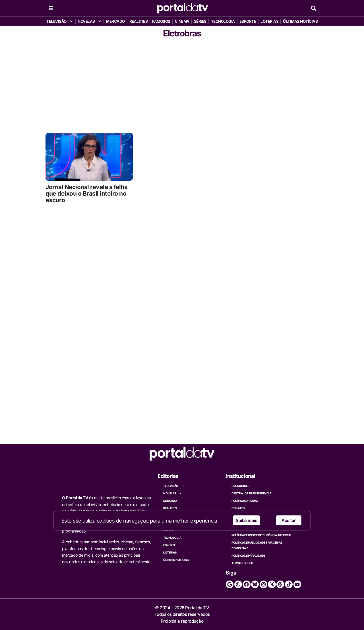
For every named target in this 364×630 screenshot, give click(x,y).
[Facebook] (246, 584)
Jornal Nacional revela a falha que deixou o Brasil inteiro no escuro (86, 193)
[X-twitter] (272, 584)
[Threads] (280, 584)
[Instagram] (263, 584)
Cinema (182, 21)
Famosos (161, 21)
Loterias (269, 21)
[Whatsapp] (238, 584)
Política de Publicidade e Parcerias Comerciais (256, 545)
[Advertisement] (182, 84)
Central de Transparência (251, 493)
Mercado (115, 21)
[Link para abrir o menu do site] (51, 8)
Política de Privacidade (248, 555)
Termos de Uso (242, 563)
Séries (200, 21)
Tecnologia (223, 21)
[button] (313, 8)
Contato (238, 508)
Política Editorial (244, 500)
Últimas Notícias (300, 21)
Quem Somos (240, 486)
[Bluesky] (255, 584)
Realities (138, 21)
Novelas (86, 21)
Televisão (56, 21)
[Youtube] (297, 584)
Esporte (247, 21)
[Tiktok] (289, 584)
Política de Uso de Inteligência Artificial (261, 535)
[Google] (229, 584)
